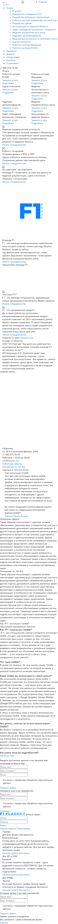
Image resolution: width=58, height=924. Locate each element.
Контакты (10, 60)
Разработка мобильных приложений (30, 17)
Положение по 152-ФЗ (13, 466)
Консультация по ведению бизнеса (30, 26)
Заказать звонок (8, 787)
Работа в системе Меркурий (26, 44)
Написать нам (7, 755)
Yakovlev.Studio (21, 469)
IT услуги (16, 10)
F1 (7, 4)
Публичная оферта (12, 463)
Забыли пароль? (8, 828)
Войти (3, 825)
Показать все (26, 337)
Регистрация (23, 828)
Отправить (5, 810)
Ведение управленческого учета (28, 32)
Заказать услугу (10, 80)
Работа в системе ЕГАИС (25, 47)
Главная (43, 1)
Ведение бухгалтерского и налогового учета (34, 38)
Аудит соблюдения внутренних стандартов (34, 29)
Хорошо (9, 515)
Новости (10, 53)
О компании (12, 63)
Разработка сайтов (21, 23)
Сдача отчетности (21, 41)
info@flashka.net (10, 460)
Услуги (9, 7)
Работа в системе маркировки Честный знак (34, 20)
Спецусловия (13, 57)
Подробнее (8, 83)
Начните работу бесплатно (16, 853)
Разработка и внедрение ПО (26, 14)
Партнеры (11, 50)
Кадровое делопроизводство (26, 35)
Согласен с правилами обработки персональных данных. (28, 781)
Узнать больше (20, 515)
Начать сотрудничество (14, 144)
